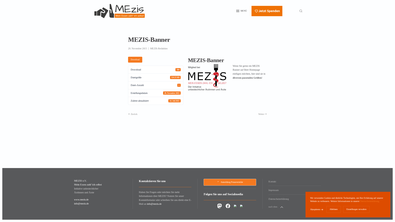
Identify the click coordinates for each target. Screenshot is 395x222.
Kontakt (272, 181)
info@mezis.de (81, 203)
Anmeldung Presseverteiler (232, 182)
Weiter (261, 114)
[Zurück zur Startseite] (120, 11)
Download (135, 59)
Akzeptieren (315, 209)
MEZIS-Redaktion (159, 48)
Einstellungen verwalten (356, 209)
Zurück (134, 114)
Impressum (273, 190)
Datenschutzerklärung (278, 199)
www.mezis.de (81, 199)
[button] (241, 11)
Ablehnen (334, 209)
